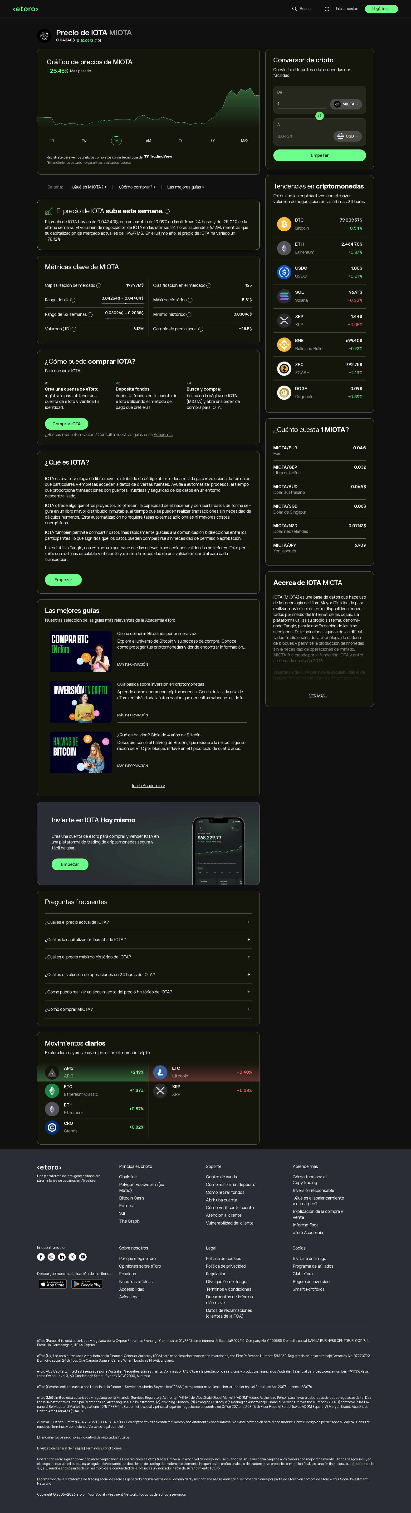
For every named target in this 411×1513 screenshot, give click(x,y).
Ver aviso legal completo (107, 1427)
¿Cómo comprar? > (137, 187)
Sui (122, 1213)
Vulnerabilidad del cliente (230, 1223)
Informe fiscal (306, 1225)
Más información (132, 664)
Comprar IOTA (67, 424)
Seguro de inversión (311, 1281)
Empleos (127, 1273)
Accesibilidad (131, 1289)
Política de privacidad (226, 1266)
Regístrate (55, 157)
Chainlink (128, 1177)
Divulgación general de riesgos (60, 1448)
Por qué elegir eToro (137, 1258)
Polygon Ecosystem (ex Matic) (141, 1187)
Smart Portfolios (309, 1289)
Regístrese (381, 9)
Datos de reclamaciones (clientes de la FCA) (229, 1313)
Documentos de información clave (231, 1300)
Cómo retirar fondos (225, 1192)
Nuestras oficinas (136, 1281)
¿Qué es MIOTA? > (89, 187)
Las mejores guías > (185, 187)
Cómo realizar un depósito (230, 1184)
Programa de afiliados (313, 1266)
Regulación (216, 1273)
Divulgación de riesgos (227, 1281)
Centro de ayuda (221, 1177)
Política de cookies (223, 1258)
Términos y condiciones (228, 1289)
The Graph (129, 1221)
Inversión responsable (313, 1190)
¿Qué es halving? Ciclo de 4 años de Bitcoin (159, 735)
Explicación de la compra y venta (318, 1214)
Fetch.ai (127, 1205)
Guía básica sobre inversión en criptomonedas (160, 684)
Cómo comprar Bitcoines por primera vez (156, 633)
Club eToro (303, 1273)
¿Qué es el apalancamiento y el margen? (318, 1201)
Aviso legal (129, 1297)
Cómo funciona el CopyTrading (310, 1180)
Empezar (320, 155)
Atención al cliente (224, 1215)
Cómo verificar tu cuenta (230, 1207)
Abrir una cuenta (221, 1200)
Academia (163, 434)
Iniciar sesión (347, 9)
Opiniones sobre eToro (140, 1266)
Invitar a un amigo (309, 1258)
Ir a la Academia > (148, 785)
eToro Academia (308, 1232)
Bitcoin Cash (131, 1198)
